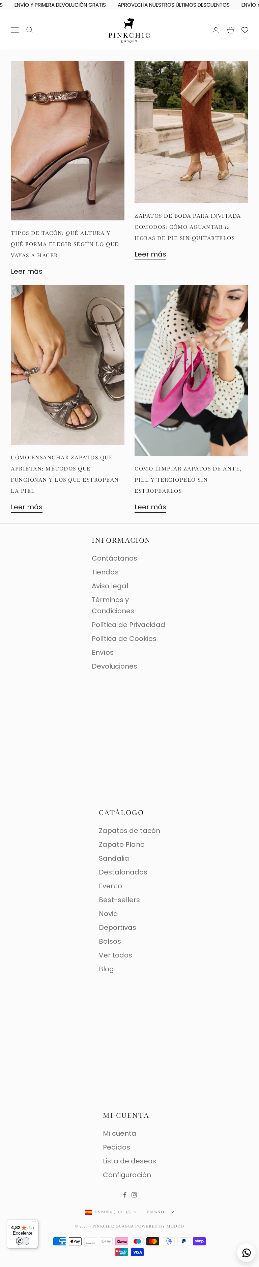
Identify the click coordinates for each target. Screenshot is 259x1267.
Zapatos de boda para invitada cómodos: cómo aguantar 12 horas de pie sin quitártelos (188, 227)
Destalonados (123, 872)
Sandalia (114, 858)
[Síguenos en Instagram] (134, 1194)
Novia (108, 913)
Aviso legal (110, 586)
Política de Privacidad (128, 624)
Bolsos (110, 941)
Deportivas (117, 927)
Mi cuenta (119, 1133)
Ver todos (115, 955)
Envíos (103, 652)
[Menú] (34, 1223)
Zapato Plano (122, 844)
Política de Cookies (124, 638)
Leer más (26, 271)
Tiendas (105, 572)
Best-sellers (119, 900)
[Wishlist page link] (244, 30)
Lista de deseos (129, 1161)
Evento (110, 886)
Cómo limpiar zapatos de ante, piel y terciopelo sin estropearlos (188, 479)
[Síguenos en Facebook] (124, 1194)
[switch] (22, 1241)
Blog (106, 969)
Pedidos (116, 1147)
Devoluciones (114, 666)
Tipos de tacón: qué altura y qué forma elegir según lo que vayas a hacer (65, 244)
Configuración (127, 1175)
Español (157, 1212)
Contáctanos (114, 558)
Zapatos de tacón (129, 830)
